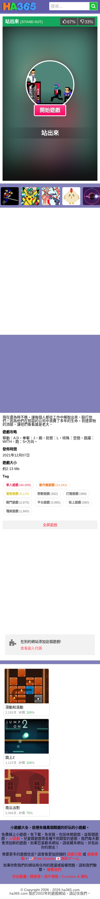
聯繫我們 (54, 869)
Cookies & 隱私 (75, 876)
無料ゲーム (69, 858)
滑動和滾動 (14, 707)
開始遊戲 (50, 110)
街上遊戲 (79, 502)
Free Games (44, 858)
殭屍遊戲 (17, 511)
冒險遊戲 (17, 494)
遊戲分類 (74, 854)
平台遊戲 (49, 502)
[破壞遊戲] (51, 196)
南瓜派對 (12, 808)
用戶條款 (51, 876)
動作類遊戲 (53, 485)
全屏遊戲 (50, 525)
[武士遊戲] (10, 196)
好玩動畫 (19, 876)
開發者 (35, 876)
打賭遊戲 (76, 494)
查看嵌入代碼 (31, 648)
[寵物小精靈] (30, 196)
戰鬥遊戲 (17, 502)
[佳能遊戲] (71, 196)
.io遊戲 (14, 838)
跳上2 (10, 757)
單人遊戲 (18, 485)
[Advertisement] (50, 582)
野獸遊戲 (47, 494)
